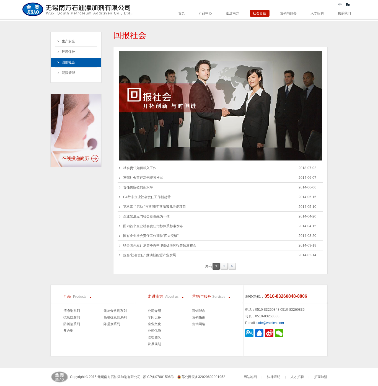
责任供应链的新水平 (219, 187)
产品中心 (205, 13)
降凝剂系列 (111, 324)
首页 (181, 13)
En (348, 5)
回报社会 (68, 62)
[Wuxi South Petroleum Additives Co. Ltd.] (77, 5)
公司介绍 (154, 311)
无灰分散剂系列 (115, 311)
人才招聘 (317, 13)
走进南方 (232, 13)
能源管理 (68, 73)
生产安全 (68, 41)
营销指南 (198, 317)
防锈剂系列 (71, 324)
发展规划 (154, 344)
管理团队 (154, 337)
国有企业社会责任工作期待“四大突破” (219, 236)
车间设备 (154, 317)
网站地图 (250, 377)
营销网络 (198, 324)
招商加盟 (320, 377)
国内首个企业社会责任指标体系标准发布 (219, 226)
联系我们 (344, 13)
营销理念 (198, 311)
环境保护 (68, 52)
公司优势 (154, 331)
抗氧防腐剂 (71, 317)
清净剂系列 (71, 311)
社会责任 (259, 13)
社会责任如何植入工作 (219, 168)
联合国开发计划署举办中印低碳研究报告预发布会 (219, 245)
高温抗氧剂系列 (115, 317)
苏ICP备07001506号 (160, 377)
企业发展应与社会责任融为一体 (219, 216)
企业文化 (154, 324)
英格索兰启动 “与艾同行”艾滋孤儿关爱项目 (219, 207)
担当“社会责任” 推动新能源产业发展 (219, 255)
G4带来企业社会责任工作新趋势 (219, 197)
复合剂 (68, 331)
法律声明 (273, 377)
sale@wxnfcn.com (270, 323)
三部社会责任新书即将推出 (219, 178)
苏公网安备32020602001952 (203, 377)
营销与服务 (288, 13)
